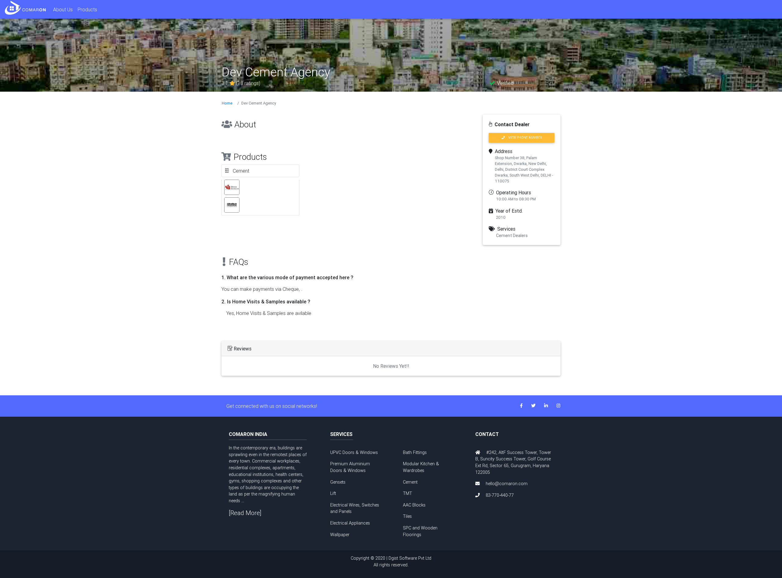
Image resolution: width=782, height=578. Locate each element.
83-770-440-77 (500, 495)
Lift (333, 493)
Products (87, 9)
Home (227, 103)
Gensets (337, 482)
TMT (407, 493)
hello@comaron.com (507, 483)
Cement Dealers (512, 235)
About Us (63, 9)
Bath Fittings (415, 452)
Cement (410, 482)
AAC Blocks (414, 505)
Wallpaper (339, 534)
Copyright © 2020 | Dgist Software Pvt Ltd (391, 561)
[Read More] (245, 513)
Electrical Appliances (350, 523)
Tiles (407, 516)
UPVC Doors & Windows (354, 452)
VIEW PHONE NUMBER (523, 138)
